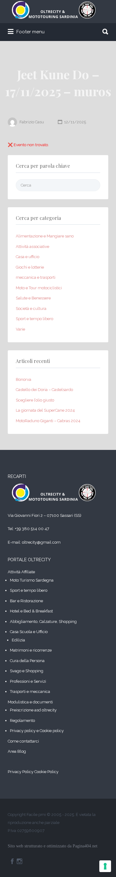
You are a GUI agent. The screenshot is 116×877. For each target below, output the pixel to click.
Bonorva (23, 379)
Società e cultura (31, 308)
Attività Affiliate (21, 572)
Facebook (12, 861)
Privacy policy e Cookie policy (37, 730)
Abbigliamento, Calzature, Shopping (43, 621)
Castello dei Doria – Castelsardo (44, 389)
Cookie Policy (46, 771)
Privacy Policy (20, 771)
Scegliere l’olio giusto (35, 400)
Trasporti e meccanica (30, 691)
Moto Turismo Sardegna (32, 580)
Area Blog (17, 751)
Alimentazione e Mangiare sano (45, 236)
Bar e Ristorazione (26, 601)
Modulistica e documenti (30, 702)
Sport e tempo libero (34, 318)
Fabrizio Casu (31, 122)
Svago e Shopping (26, 671)
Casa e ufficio (27, 256)
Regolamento (22, 720)
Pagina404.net (85, 846)
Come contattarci (23, 741)
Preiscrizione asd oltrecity (33, 710)
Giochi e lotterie (30, 267)
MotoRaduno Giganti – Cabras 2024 (48, 420)
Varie (20, 329)
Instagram (19, 861)
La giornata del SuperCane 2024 (45, 410)
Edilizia (18, 640)
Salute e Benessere (33, 298)
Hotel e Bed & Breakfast (31, 611)
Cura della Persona (27, 660)
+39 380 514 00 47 (32, 528)
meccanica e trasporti (35, 277)
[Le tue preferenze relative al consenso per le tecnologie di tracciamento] (105, 866)
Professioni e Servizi (28, 681)
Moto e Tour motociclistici (39, 288)
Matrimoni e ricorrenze (31, 650)
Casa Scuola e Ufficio (29, 631)
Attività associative (32, 246)
